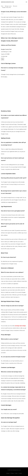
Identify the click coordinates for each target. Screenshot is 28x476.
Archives (8, 473)
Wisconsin (15, 6)
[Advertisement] (14, 94)
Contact (20, 473)
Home (2, 6)
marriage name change (20, 325)
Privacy (12, 473)
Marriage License (8, 6)
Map (3, 59)
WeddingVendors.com (7, 2)
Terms (16, 473)
